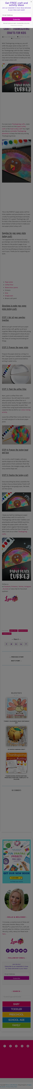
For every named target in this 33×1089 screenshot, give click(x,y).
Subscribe (16, 19)
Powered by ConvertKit (17, 25)
